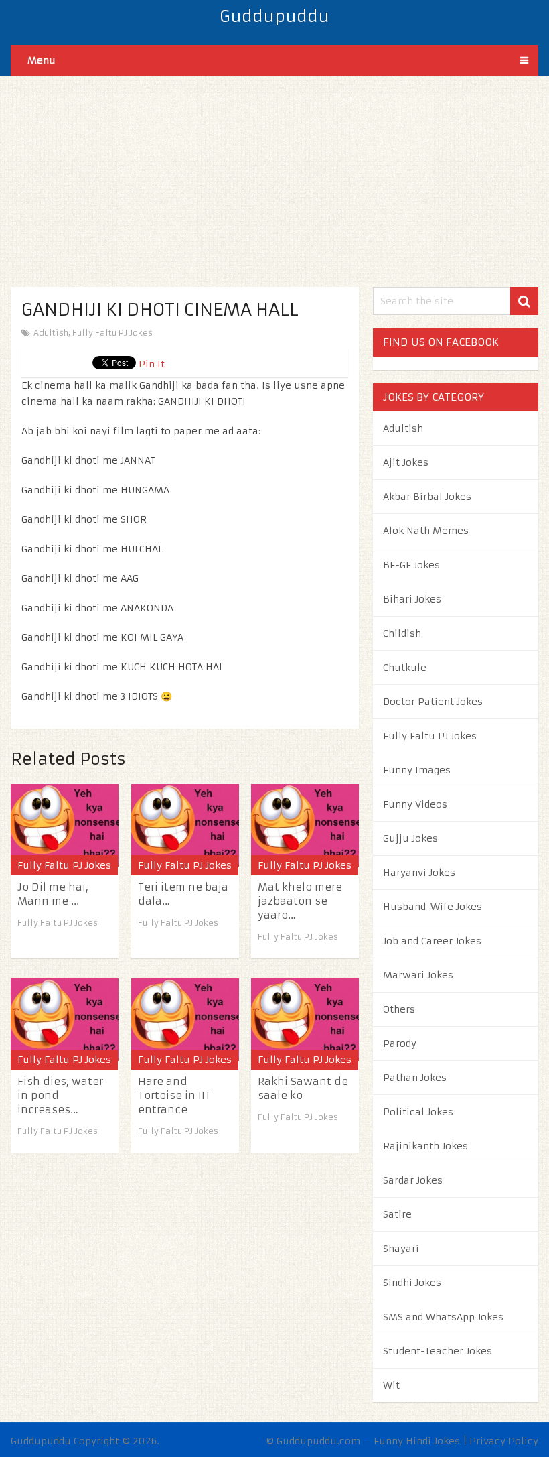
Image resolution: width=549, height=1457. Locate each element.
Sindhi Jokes (412, 1283)
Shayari (401, 1249)
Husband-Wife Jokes (432, 907)
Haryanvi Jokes (419, 873)
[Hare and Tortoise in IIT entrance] (185, 1019)
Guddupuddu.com (318, 1441)
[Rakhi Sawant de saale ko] (305, 1019)
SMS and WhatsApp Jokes (443, 1317)
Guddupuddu (274, 17)
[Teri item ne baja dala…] (185, 825)
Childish (402, 633)
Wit (391, 1385)
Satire (397, 1214)
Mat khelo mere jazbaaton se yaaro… (300, 901)
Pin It (152, 364)
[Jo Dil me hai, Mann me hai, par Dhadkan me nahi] (65, 825)
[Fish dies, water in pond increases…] (65, 1019)
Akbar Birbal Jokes (427, 497)
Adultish (50, 333)
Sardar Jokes (413, 1180)
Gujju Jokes (410, 838)
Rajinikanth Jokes (425, 1146)
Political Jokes (418, 1112)
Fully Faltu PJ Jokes (112, 333)
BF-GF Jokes (411, 565)
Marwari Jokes (418, 975)
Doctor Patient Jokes (433, 702)
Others (399, 1009)
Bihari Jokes (412, 599)
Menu (41, 60)
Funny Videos (415, 804)
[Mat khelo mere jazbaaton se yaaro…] (305, 825)
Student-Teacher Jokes (437, 1351)
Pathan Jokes (415, 1078)
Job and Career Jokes (432, 941)
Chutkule (404, 667)
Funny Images (417, 770)
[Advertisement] (274, 169)
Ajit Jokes (405, 462)
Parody (399, 1043)
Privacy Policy (503, 1441)
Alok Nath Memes (426, 531)
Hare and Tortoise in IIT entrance (174, 1095)
